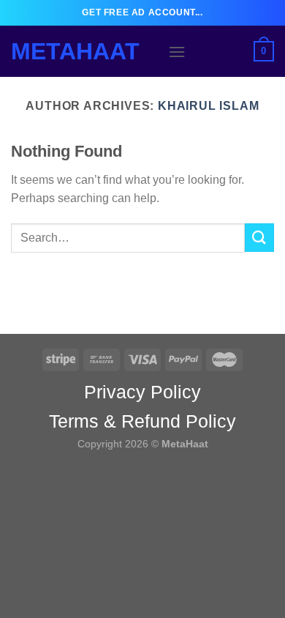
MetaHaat (75, 51)
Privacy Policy (142, 391)
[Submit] (259, 237)
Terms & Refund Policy (142, 421)
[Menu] (177, 52)
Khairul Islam (208, 106)
